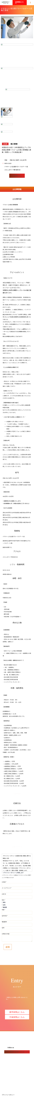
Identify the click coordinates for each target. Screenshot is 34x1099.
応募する (17, 175)
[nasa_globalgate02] (17, 78)
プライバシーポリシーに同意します (13, 873)
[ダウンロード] (17, 96)
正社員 (5, 144)
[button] (20, 2)
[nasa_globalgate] (17, 54)
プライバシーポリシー (8, 1095)
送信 (8, 946)
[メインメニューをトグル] (30, 2)
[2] (17, 27)
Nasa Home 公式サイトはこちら (17, 1052)
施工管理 (14, 144)
